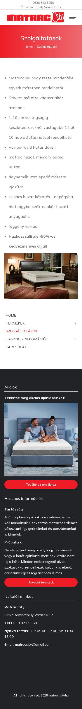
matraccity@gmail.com (33, 644)
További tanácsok (41, 582)
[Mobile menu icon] (73, 17)
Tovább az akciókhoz (41, 485)
